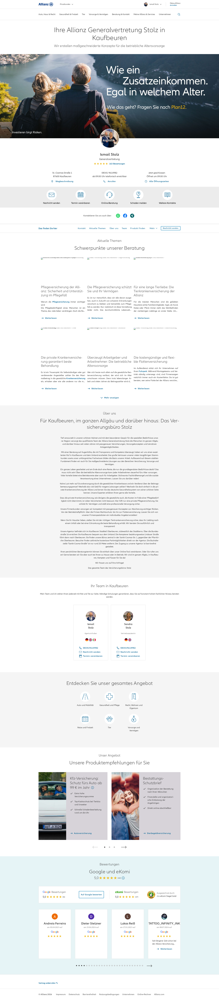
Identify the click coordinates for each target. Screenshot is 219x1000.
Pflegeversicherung (60, 302)
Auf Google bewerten (91, 894)
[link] (109, 197)
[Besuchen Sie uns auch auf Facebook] (125, 216)
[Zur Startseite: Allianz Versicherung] (46, 4)
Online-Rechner (144, 994)
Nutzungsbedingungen (109, 994)
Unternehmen (128, 994)
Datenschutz (74, 994)
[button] (109, 138)
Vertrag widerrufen (47, 983)
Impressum (61, 994)
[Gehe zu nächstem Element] (150, 965)
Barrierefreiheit (89, 994)
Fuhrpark (143, 371)
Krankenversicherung (75, 378)
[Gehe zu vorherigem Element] (69, 965)
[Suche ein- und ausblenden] (178, 14)
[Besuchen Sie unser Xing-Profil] (132, 216)
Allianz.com (159, 994)
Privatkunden (65, 4)
